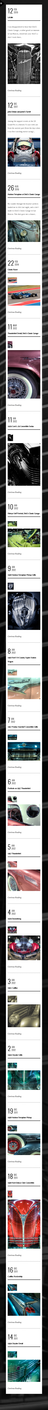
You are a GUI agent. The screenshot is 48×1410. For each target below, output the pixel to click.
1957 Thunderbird (14, 853)
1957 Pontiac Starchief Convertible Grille (23, 727)
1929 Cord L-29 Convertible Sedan (21, 426)
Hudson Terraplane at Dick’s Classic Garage (24, 194)
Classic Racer (13, 269)
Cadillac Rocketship (15, 1276)
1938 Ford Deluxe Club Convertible (21, 1182)
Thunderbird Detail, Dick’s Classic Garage (23, 333)
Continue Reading (14, 90)
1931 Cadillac (13, 988)
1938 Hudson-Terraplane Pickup (20, 1117)
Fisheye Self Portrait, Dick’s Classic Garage (24, 513)
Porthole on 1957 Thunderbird (19, 788)
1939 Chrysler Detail (15, 1343)
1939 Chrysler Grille (15, 1055)
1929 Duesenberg (14, 918)
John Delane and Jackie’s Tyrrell (19, 111)
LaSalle (10, 17)
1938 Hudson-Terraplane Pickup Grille (22, 575)
